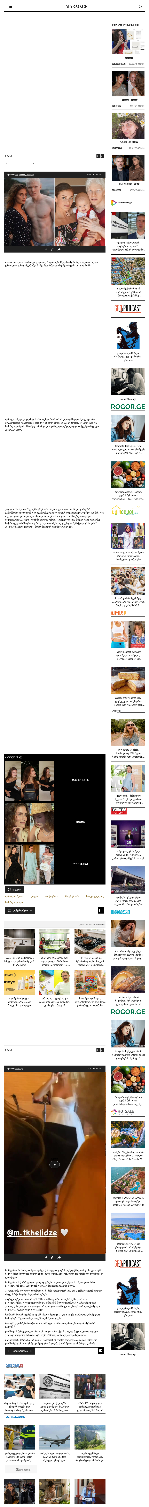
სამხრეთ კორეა (14, 902)
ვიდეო (34, 896)
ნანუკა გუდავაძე (95, 896)
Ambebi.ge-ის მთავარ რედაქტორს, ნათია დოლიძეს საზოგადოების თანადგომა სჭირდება (128, 141)
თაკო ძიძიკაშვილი (24, 175)
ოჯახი (8, 156)
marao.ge (19, 1069)
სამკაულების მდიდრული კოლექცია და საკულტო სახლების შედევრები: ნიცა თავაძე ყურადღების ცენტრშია (128, 57)
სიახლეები (117, 148)
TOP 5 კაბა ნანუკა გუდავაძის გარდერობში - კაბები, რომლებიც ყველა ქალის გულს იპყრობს (80, 863)
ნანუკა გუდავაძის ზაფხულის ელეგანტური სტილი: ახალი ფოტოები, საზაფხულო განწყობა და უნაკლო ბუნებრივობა (80, 822)
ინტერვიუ (116, 106)
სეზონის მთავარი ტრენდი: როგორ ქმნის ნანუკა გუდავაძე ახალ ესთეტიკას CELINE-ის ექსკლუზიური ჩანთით (79, 780)
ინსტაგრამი (51, 896)
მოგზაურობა (72, 896)
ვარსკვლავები (119, 64)
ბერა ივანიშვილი (14, 896)
